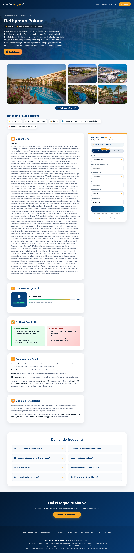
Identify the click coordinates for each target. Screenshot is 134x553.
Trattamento (96, 198)
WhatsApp (125, 4)
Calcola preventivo (109, 209)
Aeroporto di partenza (100, 164)
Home (98, 4)
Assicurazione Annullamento (78, 532)
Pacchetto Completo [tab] (102, 150)
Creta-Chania (107, 4)
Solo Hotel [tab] (117, 151)
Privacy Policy (60, 532)
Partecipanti (96, 190)
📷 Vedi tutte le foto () (67, 108)
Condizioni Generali (46, 532)
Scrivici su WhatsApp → (67, 515)
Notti (93, 181)
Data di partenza (97, 173)
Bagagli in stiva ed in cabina (101, 532)
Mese (93, 156)
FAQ (115, 4)
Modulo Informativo (29, 532)
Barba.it (13, 4)
